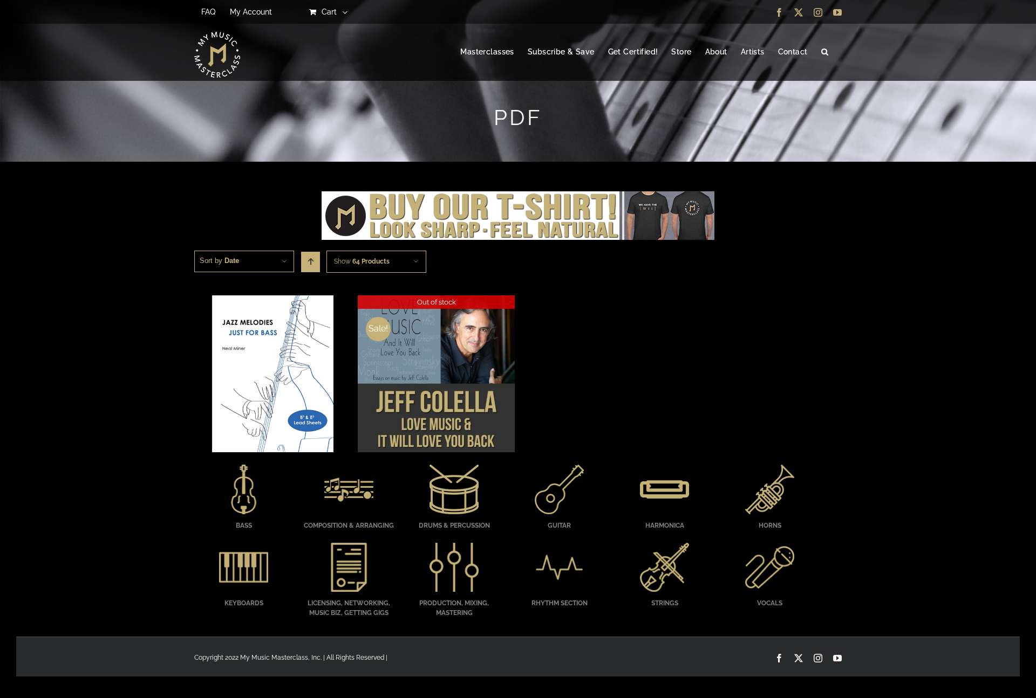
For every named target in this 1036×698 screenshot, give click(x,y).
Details (273, 375)
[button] (824, 52)
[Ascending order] (310, 262)
